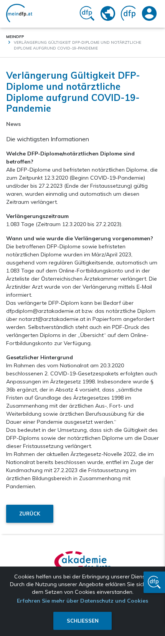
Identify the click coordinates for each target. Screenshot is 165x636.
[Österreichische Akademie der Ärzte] (82, 561)
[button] (154, 582)
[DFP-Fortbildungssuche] (87, 14)
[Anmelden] (149, 14)
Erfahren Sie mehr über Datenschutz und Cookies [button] (82, 600)
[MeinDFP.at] (19, 14)
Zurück (29, 513)
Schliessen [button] (83, 621)
